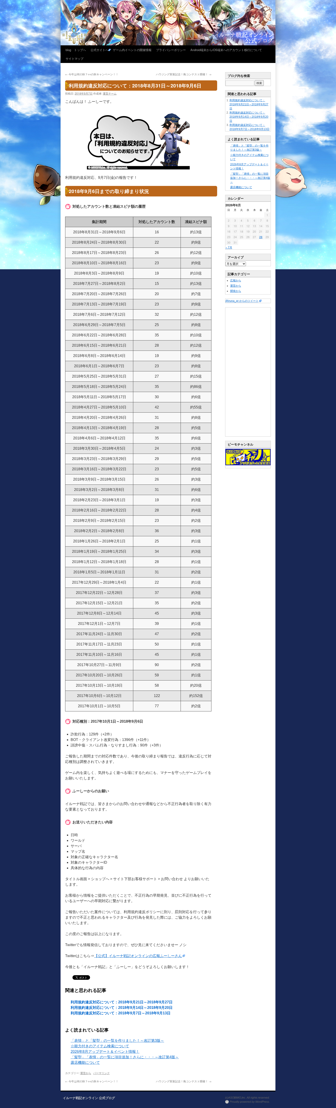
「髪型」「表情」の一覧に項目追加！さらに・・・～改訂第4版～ (125, 1057)
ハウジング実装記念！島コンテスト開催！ (183, 74)
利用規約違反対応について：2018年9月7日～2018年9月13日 (121, 1013)
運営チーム (110, 93)
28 (260, 237)
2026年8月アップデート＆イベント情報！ (105, 1052)
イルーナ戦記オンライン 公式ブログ (89, 1097)
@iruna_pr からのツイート (242, 300)
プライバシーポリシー (171, 50)
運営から (85, 1073)
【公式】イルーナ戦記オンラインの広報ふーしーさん (138, 956)
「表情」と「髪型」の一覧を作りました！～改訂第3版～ (117, 1041)
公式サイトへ (99, 50)
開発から (235, 291)
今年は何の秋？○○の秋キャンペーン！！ (91, 74)
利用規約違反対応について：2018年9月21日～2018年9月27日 (122, 1002)
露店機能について (85, 1062)
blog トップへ (76, 50)
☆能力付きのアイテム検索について (100, 1046)
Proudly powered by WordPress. (250, 1101)
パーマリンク (101, 1073)
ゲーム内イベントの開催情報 (132, 50)
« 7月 (229, 247)
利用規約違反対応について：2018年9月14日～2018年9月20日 (122, 1008)
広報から (235, 280)
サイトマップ (74, 58)
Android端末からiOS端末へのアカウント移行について (226, 50)
